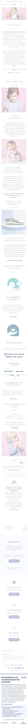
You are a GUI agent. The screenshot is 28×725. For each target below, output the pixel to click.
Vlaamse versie (19, 371)
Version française (8, 371)
